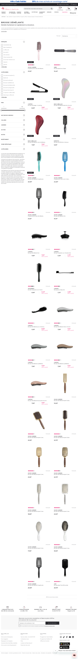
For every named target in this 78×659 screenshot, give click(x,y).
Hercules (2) (6, 54)
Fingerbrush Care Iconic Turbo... (62, 179)
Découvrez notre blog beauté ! (9, 645)
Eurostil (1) (6, 52)
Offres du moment (44, 641)
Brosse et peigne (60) (9, 87)
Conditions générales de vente (15, 652)
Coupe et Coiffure (16, 16)
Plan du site (54, 652)
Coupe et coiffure (19, 13)
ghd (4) (5, 64)
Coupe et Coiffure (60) (9, 92)
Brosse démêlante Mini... (60, 216)
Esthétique (35, 12)
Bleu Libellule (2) (8, 47)
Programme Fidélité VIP (46, 639)
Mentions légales (4, 652)
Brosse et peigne (31, 16)
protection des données (50, 626)
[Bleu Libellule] (10, 8)
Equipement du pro (42, 13)
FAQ (22, 641)
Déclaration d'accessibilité (46, 652)
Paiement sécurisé (25, 645)
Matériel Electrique (27, 13)
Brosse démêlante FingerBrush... (36, 179)
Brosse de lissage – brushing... (35, 105)
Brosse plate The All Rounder (61, 585)
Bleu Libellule (9, 16)
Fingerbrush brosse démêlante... (36, 68)
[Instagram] (61, 637)
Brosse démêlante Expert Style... (62, 400)
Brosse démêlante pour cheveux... (36, 326)
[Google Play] (65, 645)
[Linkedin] (73, 637)
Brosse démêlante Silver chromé (62, 326)
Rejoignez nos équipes (6, 641)
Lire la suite (4, 31)
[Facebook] (67, 637)
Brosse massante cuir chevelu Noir (62, 253)
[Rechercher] (51, 8)
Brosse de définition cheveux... (61, 142)
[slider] (1, 110)
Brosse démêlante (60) (9, 85)
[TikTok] (64, 637)
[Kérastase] (73, 13)
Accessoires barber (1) (9, 75)
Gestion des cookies (36, 652)
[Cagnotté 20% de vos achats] (39, 1)
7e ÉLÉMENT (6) (7, 45)
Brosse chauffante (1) (9, 82)
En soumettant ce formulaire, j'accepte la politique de (38, 626)
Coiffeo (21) (6, 49)
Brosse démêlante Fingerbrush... (36, 585)
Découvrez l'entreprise (7, 636)
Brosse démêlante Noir (33, 253)
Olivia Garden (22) (8, 57)
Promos (56, 12)
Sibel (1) (5, 62)
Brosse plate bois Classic (60, 68)
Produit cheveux (4, 13)
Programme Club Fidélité (46, 636)
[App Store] (64, 648)
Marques (49, 12)
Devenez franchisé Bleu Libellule (9, 643)
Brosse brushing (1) (8, 80)
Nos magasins (4, 639)
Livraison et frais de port (26, 643)
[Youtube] (70, 637)
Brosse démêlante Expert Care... (36, 437)
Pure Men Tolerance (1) (9, 59)
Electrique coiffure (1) (9, 95)
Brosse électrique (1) (9, 90)
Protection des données (26, 652)
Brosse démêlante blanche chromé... (63, 105)
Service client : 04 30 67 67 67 (28, 636)
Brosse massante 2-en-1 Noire (35, 289)
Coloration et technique (12, 13)
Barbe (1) (6, 77)
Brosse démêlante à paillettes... (35, 363)
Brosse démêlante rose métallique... (37, 142)
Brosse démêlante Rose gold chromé (37, 400)
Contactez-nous (25, 639)
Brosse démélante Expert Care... (62, 548)
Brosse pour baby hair (59, 289)
